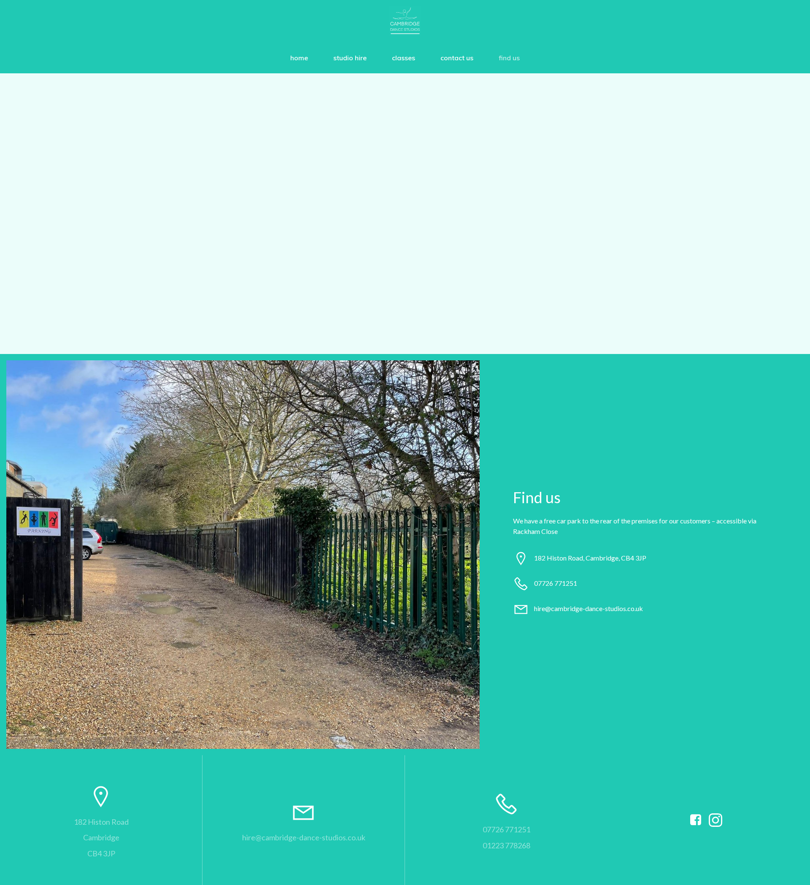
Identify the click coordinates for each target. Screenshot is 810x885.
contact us (456, 58)
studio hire (350, 58)
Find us (509, 58)
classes (403, 58)
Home (299, 58)
